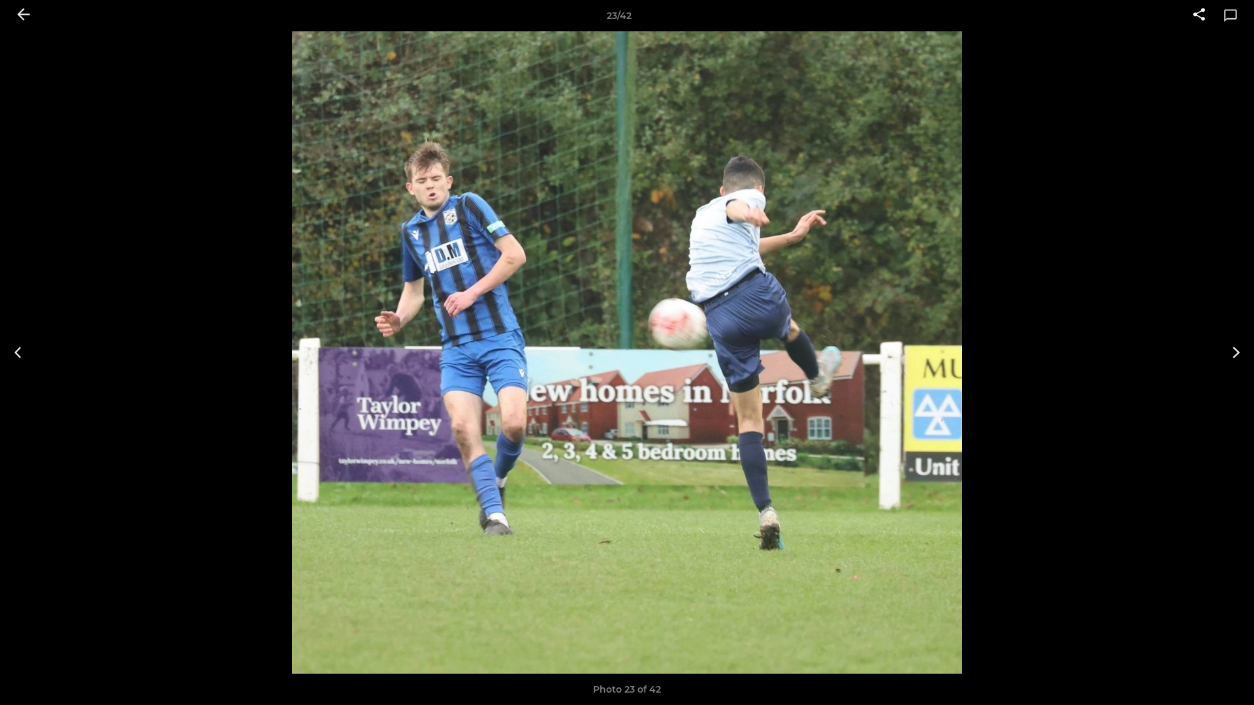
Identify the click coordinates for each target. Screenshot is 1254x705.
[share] (1199, 16)
